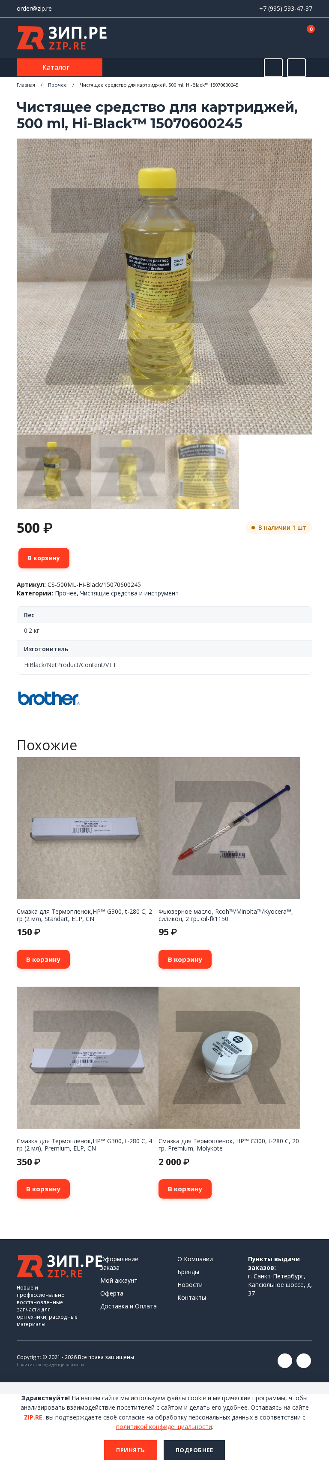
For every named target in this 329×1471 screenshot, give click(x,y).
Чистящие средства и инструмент (129, 593)
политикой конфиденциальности (164, 1427)
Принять (130, 1450)
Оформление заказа (119, 1263)
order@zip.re (34, 8)
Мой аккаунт (119, 1280)
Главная (26, 85)
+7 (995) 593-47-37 (285, 8)
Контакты (191, 1297)
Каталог (56, 67)
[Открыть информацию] (296, 67)
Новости (190, 1285)
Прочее (57, 85)
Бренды (188, 1272)
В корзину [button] (43, 959)
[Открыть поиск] (273, 67)
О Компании (195, 1259)
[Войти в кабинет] (275, 38)
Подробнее (194, 1450)
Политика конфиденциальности (50, 1365)
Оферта (111, 1293)
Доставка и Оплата (128, 1306)
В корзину (44, 558)
